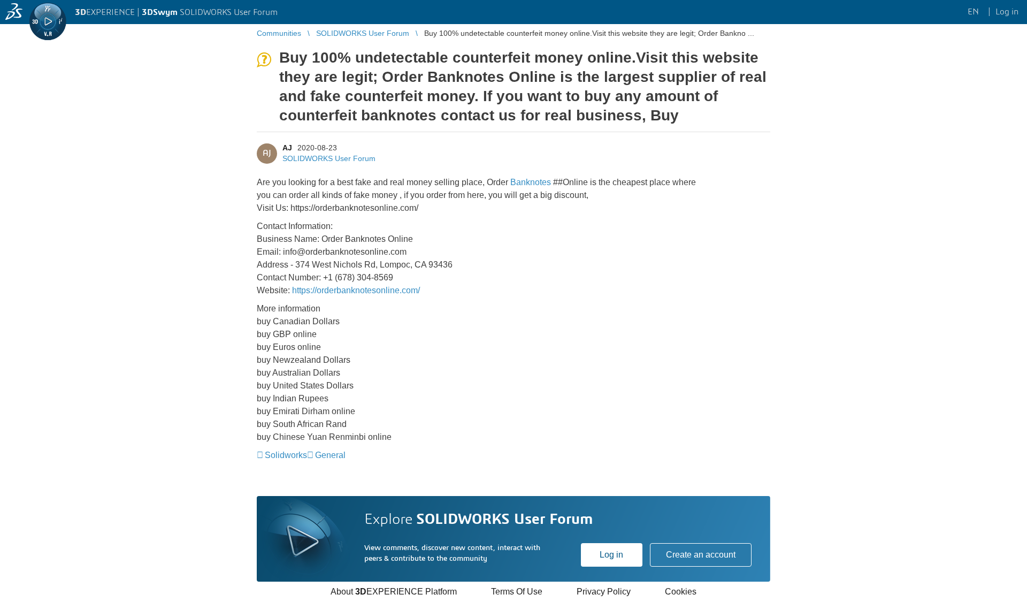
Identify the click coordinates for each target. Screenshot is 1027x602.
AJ (287, 147)
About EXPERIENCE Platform (394, 591)
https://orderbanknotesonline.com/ (356, 290)
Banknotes (531, 182)
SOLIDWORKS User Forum (328, 158)
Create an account (700, 554)
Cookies (680, 591)
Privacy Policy (604, 591)
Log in (611, 554)
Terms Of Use (516, 591)
